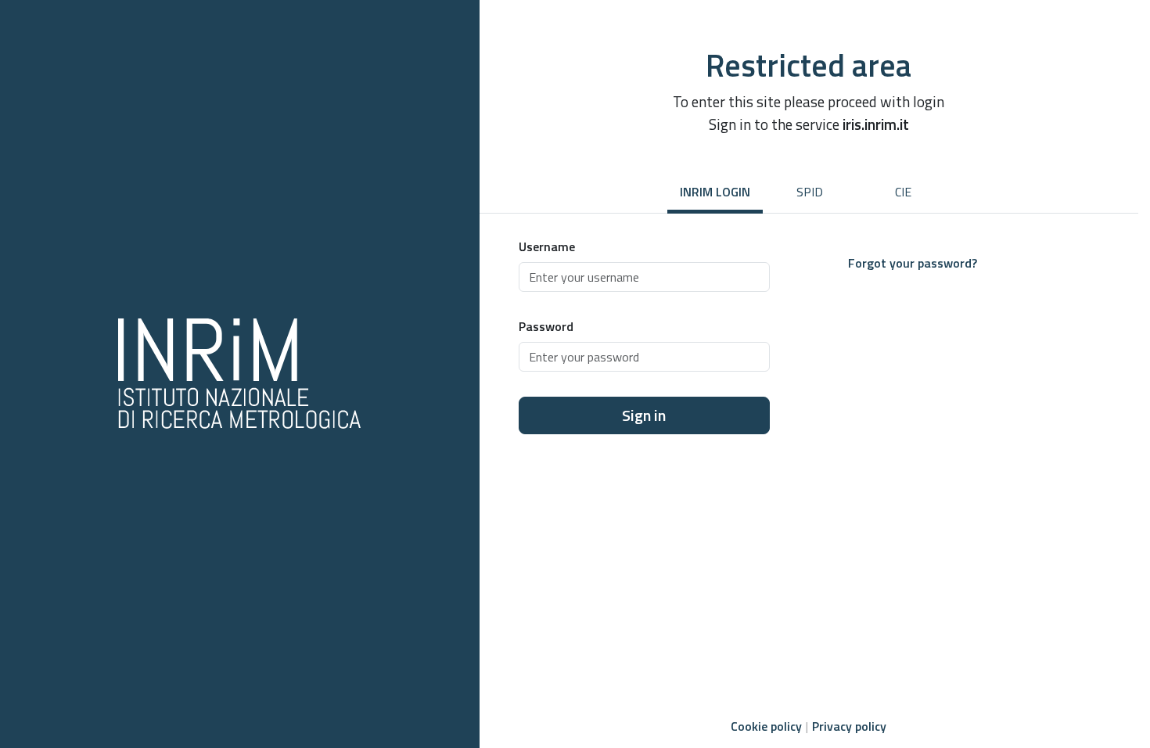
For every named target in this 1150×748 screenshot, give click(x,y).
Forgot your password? (912, 263)
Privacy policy (849, 726)
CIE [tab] (903, 191)
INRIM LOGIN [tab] (715, 191)
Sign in (644, 415)
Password (546, 326)
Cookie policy (766, 726)
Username (547, 246)
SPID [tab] (809, 191)
